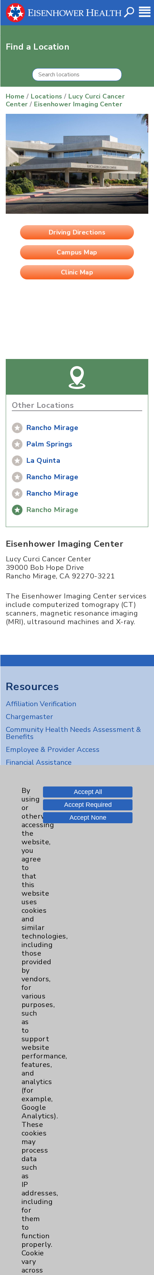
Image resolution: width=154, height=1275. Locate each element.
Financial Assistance (39, 762)
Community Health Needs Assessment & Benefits (73, 733)
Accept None (87, 817)
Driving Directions (77, 232)
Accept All (88, 791)
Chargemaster (29, 717)
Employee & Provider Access (53, 749)
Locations (46, 96)
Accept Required (88, 804)
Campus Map (77, 252)
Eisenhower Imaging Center (78, 104)
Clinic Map (77, 272)
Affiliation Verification (41, 704)
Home (15, 96)
